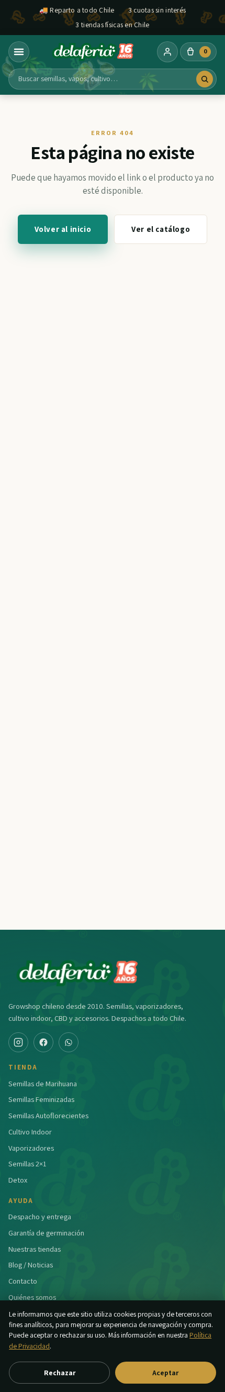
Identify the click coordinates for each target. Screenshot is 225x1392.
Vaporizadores (31, 1148)
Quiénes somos (32, 1297)
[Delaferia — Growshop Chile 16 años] (93, 51)
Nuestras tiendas (34, 1249)
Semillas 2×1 (27, 1163)
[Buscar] (204, 79)
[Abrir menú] (18, 51)
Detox (17, 1180)
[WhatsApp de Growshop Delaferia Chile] (68, 1042)
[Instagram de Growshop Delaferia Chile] (18, 1042)
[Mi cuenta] (167, 51)
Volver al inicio (63, 229)
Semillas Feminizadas (41, 1099)
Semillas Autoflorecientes (48, 1115)
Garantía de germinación (46, 1233)
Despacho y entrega (39, 1216)
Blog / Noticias (30, 1264)
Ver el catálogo (160, 229)
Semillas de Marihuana (42, 1083)
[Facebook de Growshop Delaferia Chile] (43, 1042)
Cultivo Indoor (30, 1132)
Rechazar (59, 1372)
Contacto (22, 1281)
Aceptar (165, 1372)
